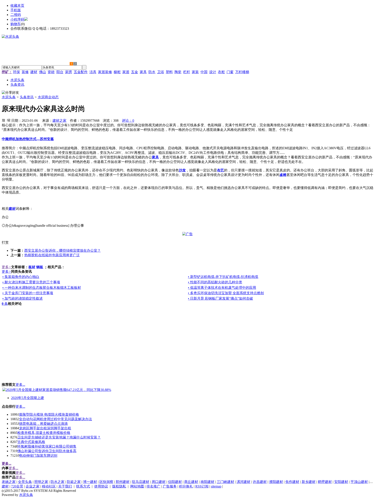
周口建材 (159, 482)
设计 (212, 72)
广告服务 (170, 486)
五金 (134, 72)
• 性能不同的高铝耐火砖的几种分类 (215, 282)
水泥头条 (9, 97)
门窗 (230, 72)
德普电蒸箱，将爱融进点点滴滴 (43, 423)
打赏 (5, 242)
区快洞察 (106, 482)
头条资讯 (27, 97)
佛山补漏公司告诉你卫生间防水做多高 (46, 451)
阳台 (59, 72)
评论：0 (128, 120)
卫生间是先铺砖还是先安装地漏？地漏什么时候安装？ (59, 437)
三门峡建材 (225, 482)
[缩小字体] (8, 120)
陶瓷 (177, 72)
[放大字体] (3, 120)
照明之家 (41, 482)
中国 (204, 72)
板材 (31, 267)
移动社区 (49, 486)
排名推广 (153, 486)
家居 (125, 72)
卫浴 (160, 72)
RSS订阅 (202, 486)
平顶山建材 (359, 482)
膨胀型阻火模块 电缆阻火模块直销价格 (49, 414)
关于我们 (65, 486)
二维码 (15, 14)
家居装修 (105, 72)
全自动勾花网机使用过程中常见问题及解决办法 (55, 419)
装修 (25, 72)
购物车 (15, 24)
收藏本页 (17, 5)
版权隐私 (119, 486)
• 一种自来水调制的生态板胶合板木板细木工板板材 (41, 287)
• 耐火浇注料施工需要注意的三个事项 (31, 282)
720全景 (17, 486)
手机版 (15, 10)
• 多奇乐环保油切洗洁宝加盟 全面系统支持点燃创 (226, 293)
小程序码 (17, 19)
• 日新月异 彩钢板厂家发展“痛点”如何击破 (220, 298)
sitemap (216, 486)
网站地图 (137, 486)
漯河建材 (243, 482)
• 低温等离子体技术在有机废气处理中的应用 (222, 287)
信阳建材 (175, 482)
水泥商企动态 (48, 97)
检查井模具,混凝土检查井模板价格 (43, 433)
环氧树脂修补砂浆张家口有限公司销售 (46, 446)
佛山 (42, 72)
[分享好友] (10, 92)
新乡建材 (309, 482)
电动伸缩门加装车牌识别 (38, 455)
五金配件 (81, 72)
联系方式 (83, 486)
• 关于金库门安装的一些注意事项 (27, 293)
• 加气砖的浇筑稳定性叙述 (22, 298)
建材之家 (59, 120)
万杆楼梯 (242, 72)
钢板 (39, 267)
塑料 (169, 72)
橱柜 (117, 72)
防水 (151, 72)
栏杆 (186, 72)
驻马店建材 (140, 482)
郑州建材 (123, 482)
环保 (16, 72)
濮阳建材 (276, 482)
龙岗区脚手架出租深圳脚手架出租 (45, 428)
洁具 (92, 72)
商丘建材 (191, 482)
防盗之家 (74, 482)
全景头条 (25, 482)
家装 (195, 72)
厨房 (68, 72)
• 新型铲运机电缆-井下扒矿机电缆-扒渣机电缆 (223, 277)
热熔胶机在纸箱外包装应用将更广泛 (52, 255)
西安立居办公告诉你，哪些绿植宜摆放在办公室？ (62, 250)
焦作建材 (292, 482)
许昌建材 (260, 482)
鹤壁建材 (325, 482)
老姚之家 (9, 482)
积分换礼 (186, 486)
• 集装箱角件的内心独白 (20, 277)
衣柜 (221, 72)
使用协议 (101, 486)
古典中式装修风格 (31, 442)
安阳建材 (341, 482)
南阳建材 (207, 482)
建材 (33, 72)
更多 (6, 267)
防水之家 (57, 482)
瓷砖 (51, 72)
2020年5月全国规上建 (27, 398)
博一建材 (90, 482)
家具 (143, 72)
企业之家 (32, 486)
